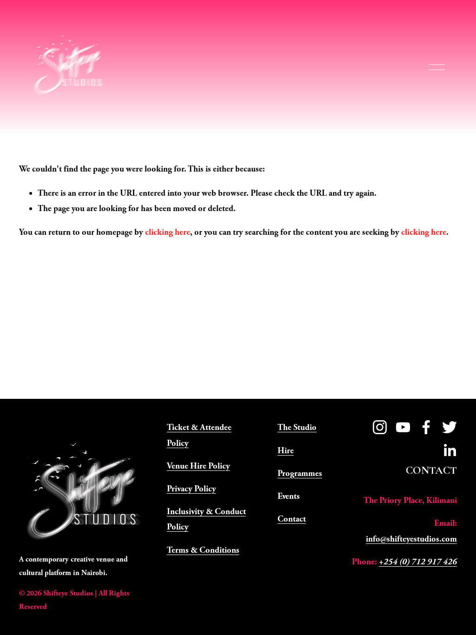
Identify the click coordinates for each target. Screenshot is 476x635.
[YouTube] (403, 427)
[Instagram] (379, 427)
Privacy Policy (191, 488)
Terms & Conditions (203, 550)
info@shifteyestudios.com (411, 539)
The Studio (297, 427)
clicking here (167, 232)
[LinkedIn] (449, 450)
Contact (292, 519)
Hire (286, 450)
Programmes (300, 473)
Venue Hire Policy (198, 466)
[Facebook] (426, 427)
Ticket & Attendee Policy (199, 435)
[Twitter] (449, 427)
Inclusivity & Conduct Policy (206, 519)
